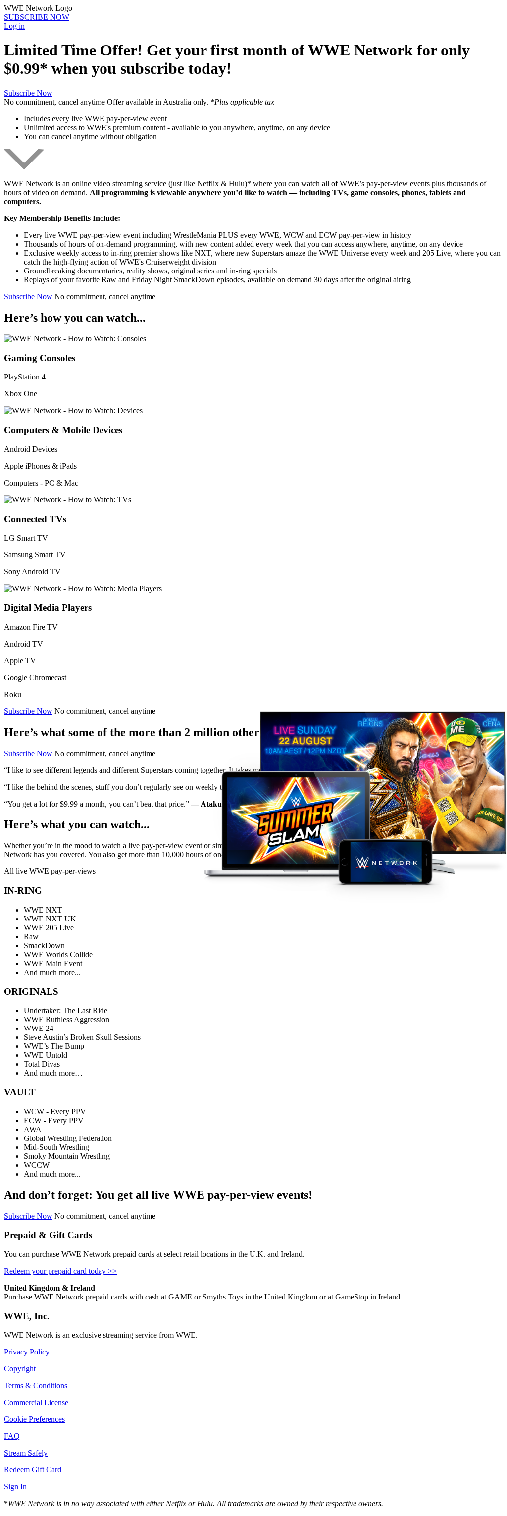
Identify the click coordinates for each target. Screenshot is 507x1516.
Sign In (15, 1486)
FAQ (12, 1436)
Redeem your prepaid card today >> (60, 1271)
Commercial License (36, 1402)
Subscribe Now (28, 93)
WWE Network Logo (38, 8)
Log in (14, 26)
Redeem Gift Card (32, 1469)
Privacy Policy (27, 1352)
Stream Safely (26, 1453)
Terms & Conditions (35, 1385)
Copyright (20, 1368)
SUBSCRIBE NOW (36, 17)
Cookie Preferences (34, 1419)
